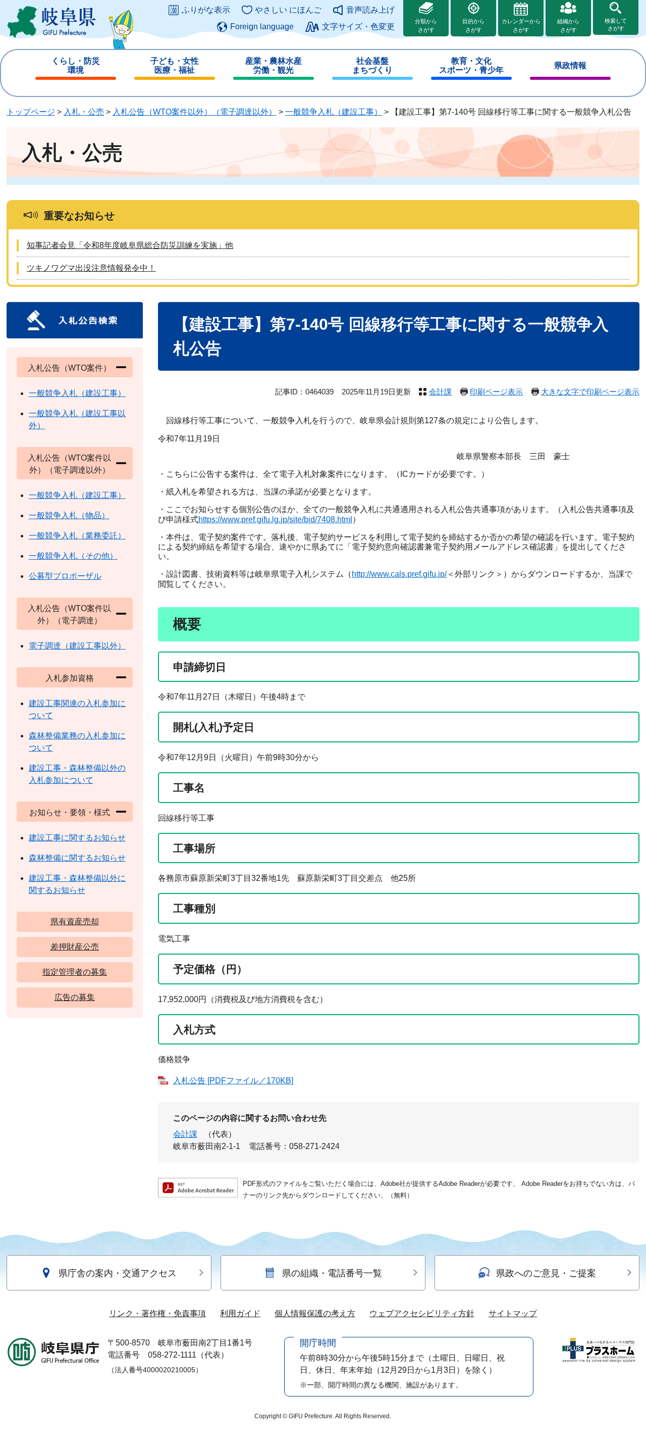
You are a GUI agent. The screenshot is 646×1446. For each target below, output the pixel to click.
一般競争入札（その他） (73, 556)
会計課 (440, 391)
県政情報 (570, 65)
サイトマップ (513, 1313)
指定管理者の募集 (74, 972)
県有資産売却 (74, 921)
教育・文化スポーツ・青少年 (471, 65)
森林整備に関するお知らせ (77, 858)
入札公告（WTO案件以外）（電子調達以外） (195, 112)
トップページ (31, 112)
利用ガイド (240, 1313)
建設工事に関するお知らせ (77, 837)
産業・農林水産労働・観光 (273, 65)
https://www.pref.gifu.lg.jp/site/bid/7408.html (275, 519)
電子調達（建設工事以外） (77, 645)
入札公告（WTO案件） (69, 368)
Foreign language (262, 26)
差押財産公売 (74, 946)
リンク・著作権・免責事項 (157, 1313)
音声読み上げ (370, 10)
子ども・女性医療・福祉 (174, 65)
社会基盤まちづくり (372, 65)
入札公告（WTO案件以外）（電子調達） (69, 614)
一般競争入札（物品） (69, 515)
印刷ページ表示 (496, 391)
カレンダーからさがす (521, 25)
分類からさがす (426, 25)
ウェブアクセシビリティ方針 (421, 1313)
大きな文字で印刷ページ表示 (590, 391)
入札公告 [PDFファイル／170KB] (233, 1080)
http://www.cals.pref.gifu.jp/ (399, 574)
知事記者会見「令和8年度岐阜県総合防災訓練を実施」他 (130, 245)
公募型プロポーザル (65, 576)
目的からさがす (473, 25)
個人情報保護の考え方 (315, 1313)
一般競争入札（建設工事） (333, 112)
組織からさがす (568, 25)
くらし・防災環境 (75, 65)
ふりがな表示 (206, 10)
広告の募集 (75, 997)
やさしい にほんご (288, 10)
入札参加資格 (69, 678)
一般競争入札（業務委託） (77, 535)
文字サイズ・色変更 (358, 26)
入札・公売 (84, 112)
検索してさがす (616, 24)
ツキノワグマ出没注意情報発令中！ (91, 268)
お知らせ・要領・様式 (69, 812)
